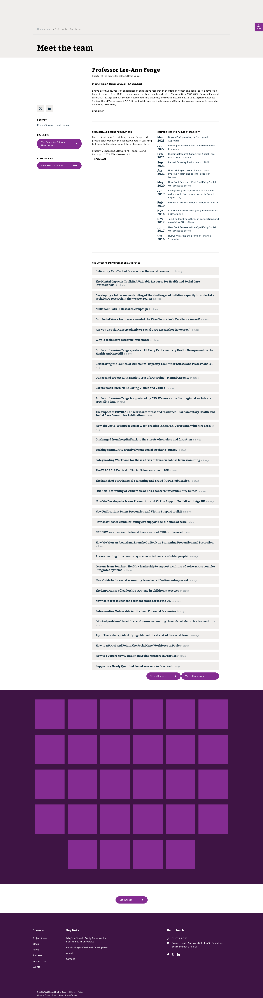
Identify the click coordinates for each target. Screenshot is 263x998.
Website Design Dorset (47, 995)
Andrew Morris (42, 732)
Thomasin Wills (140, 837)
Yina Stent (105, 802)
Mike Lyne (39, 837)
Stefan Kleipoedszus (77, 802)
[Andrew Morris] (50, 714)
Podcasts (37, 955)
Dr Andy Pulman (75, 732)
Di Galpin (170, 732)
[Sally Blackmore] (50, 784)
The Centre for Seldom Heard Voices (53, 144)
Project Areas (40, 938)
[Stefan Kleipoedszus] (82, 784)
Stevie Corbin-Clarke (207, 837)
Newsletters (39, 961)
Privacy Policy (77, 992)
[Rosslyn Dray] (213, 749)
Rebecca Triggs (107, 872)
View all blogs (158, 676)
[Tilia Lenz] (180, 784)
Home (40, 29)
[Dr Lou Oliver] (213, 784)
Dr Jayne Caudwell (207, 732)
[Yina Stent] (115, 784)
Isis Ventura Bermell (77, 767)
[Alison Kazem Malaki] (148, 854)
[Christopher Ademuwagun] (148, 714)
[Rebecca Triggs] (115, 854)
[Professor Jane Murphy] (180, 749)
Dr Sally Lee (138, 802)
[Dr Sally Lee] (148, 784)
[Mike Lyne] (50, 819)
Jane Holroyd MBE (108, 767)
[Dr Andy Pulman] (82, 714)
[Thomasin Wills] (148, 819)
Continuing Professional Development (87, 947)
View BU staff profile (52, 165)
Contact (70, 958)
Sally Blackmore (42, 802)
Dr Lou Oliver (204, 802)
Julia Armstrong (140, 767)
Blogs (36, 943)
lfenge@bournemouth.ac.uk (53, 125)
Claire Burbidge (173, 872)
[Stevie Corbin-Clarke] (213, 819)
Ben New (104, 732)
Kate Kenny (171, 837)
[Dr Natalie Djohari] (50, 749)
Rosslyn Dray (204, 767)
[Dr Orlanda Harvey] (82, 819)
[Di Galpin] (180, 714)
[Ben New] (115, 714)
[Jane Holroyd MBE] (115, 749)
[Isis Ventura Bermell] (82, 749)
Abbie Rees (72, 872)
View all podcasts (194, 676)
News (36, 949)
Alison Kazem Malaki (142, 872)
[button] (259, 27)
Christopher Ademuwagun (145, 732)
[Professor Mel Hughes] (115, 819)
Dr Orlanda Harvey (76, 837)
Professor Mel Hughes (110, 837)
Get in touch (126, 900)
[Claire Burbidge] (180, 854)
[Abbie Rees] (82, 854)
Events (36, 966)
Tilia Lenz (170, 802)
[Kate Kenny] (180, 819)
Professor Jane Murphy (176, 767)
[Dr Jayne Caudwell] (213, 714)
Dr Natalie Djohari (43, 767)
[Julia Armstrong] (148, 749)
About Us (71, 953)
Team (49, 29)
